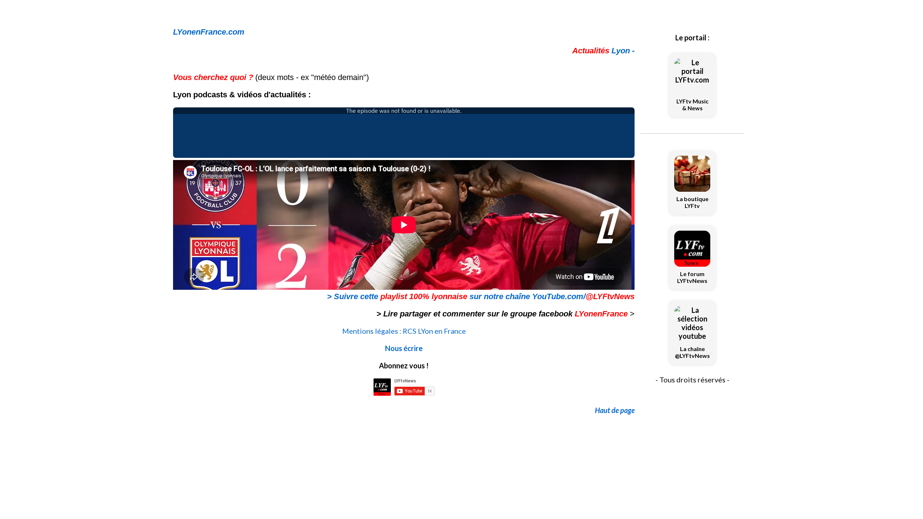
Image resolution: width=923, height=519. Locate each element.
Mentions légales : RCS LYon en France (404, 331)
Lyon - (603, 50)
